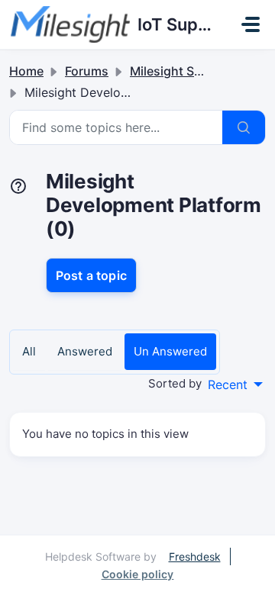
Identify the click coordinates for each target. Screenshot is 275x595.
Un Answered (170, 351)
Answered (84, 351)
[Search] (243, 127)
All (29, 351)
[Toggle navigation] (250, 24)
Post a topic (91, 275)
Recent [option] (227, 384)
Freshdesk (195, 556)
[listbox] (235, 384)
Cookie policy (138, 574)
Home (26, 71)
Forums (86, 71)
